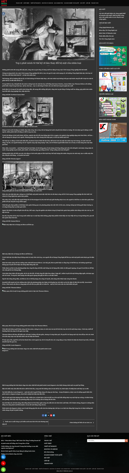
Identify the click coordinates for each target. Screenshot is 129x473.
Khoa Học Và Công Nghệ (106, 30)
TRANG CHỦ (19, 3)
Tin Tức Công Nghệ (105, 39)
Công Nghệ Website (105, 27)
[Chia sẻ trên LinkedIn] (54, 415)
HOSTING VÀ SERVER (47, 3)
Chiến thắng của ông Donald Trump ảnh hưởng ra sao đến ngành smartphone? (19, 447)
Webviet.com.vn (68, 471)
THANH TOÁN (94, 3)
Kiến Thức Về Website (106, 33)
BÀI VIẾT (82, 3)
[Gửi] (126, 440)
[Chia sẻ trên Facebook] (43, 415)
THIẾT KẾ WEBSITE (35, 3)
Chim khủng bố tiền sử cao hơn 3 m (81, 422)
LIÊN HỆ (88, 3)
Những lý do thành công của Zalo (11, 454)
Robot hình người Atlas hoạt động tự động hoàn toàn (18, 451)
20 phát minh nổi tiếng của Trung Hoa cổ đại (15, 443)
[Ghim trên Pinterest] (51, 415)
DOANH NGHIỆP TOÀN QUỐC (71, 3)
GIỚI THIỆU (26, 3)
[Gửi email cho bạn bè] (48, 415)
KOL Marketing (58, 3)
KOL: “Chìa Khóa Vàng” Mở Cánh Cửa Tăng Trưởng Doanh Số (20, 440)
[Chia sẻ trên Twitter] (45, 415)
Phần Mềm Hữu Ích (105, 36)
